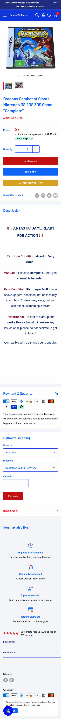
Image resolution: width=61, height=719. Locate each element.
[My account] (43, 15)
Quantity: (8, 149)
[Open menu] (5, 15)
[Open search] (37, 15)
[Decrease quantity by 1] (18, 149)
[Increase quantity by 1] (36, 149)
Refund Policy (10, 510)
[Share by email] (55, 195)
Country (7, 445)
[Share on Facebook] (37, 195)
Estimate (13, 496)
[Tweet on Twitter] (49, 195)
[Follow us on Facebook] (5, 680)
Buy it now (30, 171)
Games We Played (13, 118)
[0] (55, 15)
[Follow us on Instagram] (11, 680)
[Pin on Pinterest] (43, 195)
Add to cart (30, 161)
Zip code (7, 475)
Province (8, 460)
